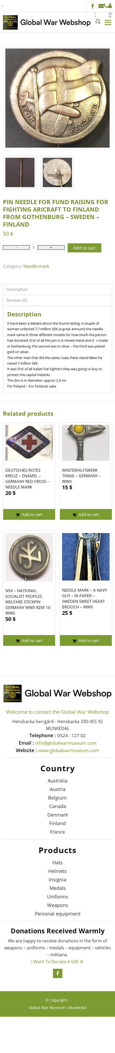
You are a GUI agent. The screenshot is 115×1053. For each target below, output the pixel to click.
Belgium (57, 797)
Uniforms (57, 896)
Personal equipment (57, 913)
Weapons (57, 905)
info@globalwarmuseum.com (101, 6)
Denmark (57, 815)
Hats (57, 862)
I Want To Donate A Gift (54, 962)
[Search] (96, 22)
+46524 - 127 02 (106, 6)
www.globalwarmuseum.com (68, 750)
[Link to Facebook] (93, 6)
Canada (57, 806)
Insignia (57, 879)
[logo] (46, 22)
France (57, 832)
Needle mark (36, 266)
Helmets (57, 871)
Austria (58, 789)
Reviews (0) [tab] (16, 300)
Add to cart (84, 248)
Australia (57, 780)
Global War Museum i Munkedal (57, 1007)
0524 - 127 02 (71, 735)
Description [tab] (17, 289)
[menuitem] (105, 13)
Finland (57, 823)
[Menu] (106, 22)
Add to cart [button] (31, 514)
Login (110, 6)
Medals (57, 888)
